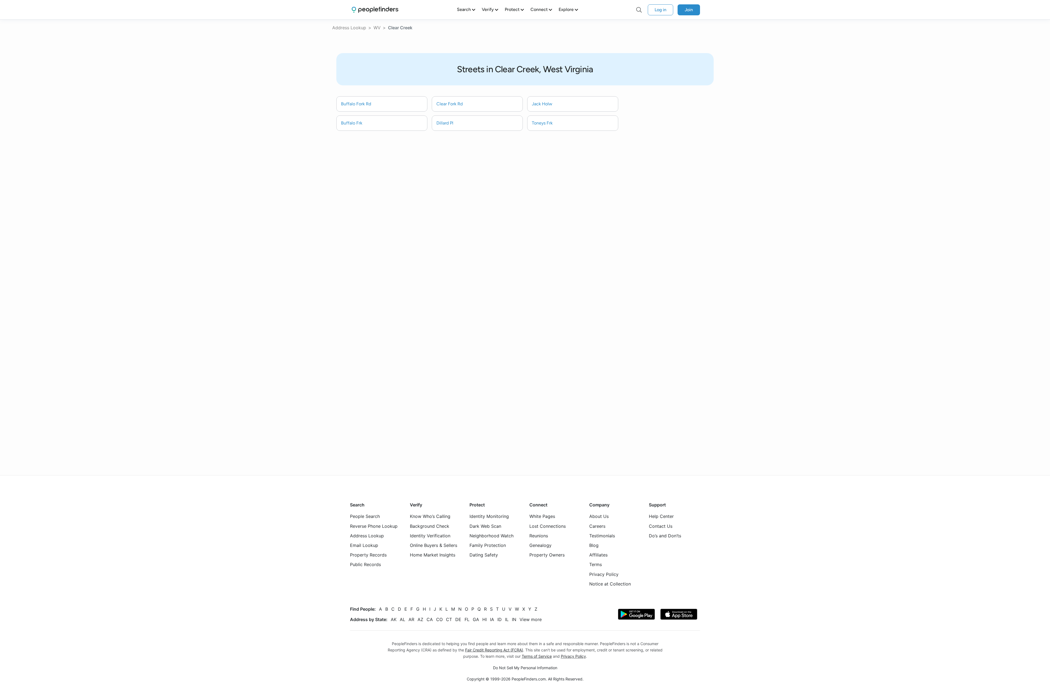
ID (499, 619)
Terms (595, 564)
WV (377, 27)
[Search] (639, 9)
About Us (599, 516)
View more (531, 619)
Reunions (538, 535)
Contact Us (660, 526)
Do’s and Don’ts (665, 535)
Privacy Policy (604, 574)
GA (476, 619)
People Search (365, 516)
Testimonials (602, 535)
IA (492, 619)
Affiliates (598, 555)
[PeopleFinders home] (375, 10)
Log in (660, 9)
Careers (597, 526)
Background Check (429, 526)
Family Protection (487, 545)
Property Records (368, 555)
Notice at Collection (610, 583)
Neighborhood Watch (491, 535)
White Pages (542, 516)
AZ (420, 619)
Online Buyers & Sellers (433, 545)
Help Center (661, 516)
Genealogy (540, 545)
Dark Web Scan (485, 526)
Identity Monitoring (489, 516)
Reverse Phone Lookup (374, 526)
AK (393, 619)
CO (439, 619)
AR (411, 619)
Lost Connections (547, 526)
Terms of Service (537, 656)
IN (514, 619)
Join (689, 9)
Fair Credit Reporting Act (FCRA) (494, 650)
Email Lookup (364, 545)
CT (449, 619)
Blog (594, 545)
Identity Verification (430, 535)
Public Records (365, 564)
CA (430, 619)
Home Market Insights (432, 555)
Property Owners (547, 555)
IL (507, 619)
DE (458, 619)
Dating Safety (483, 555)
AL (402, 619)
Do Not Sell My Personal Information (525, 667)
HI (484, 619)
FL (467, 619)
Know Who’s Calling (430, 516)
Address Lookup (349, 27)
